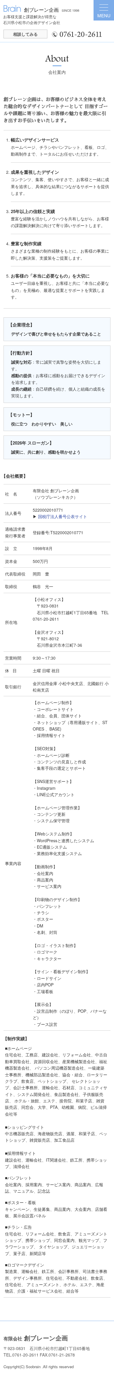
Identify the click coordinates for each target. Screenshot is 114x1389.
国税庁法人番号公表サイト (62, 516)
